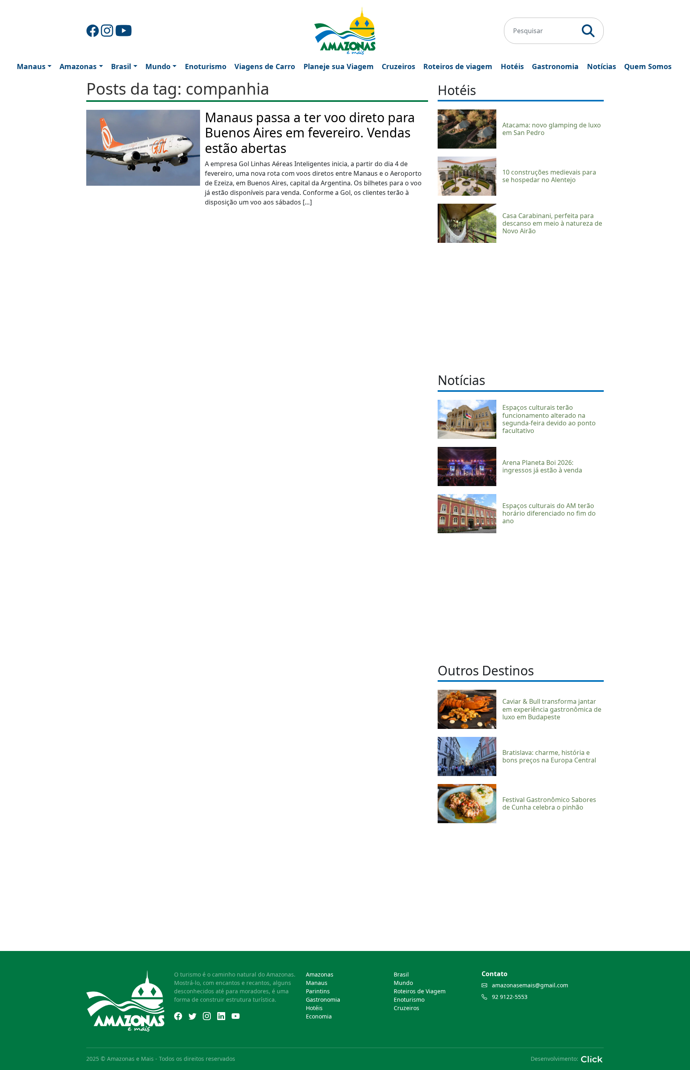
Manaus (31, 66)
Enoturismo (205, 66)
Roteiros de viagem (457, 66)
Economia (319, 1016)
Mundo (158, 66)
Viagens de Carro (264, 66)
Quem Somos (648, 66)
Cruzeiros (398, 66)
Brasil (121, 66)
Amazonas (78, 66)
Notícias (601, 66)
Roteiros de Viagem (420, 991)
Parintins (318, 991)
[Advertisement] (521, 307)
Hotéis (512, 66)
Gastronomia (555, 66)
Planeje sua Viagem (338, 66)
